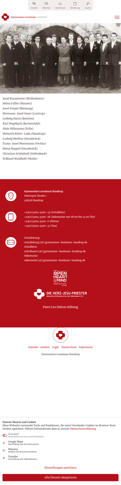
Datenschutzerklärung (83, 428)
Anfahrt (45, 347)
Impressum (86, 347)
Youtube (22, 457)
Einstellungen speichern (60, 467)
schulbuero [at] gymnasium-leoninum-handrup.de (55, 251)
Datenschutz (68, 347)
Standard (26, 435)
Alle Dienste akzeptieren (60, 477)
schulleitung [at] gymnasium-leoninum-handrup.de (55, 242)
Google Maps (23, 442)
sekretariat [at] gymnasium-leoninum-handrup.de (54, 260)
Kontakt (33, 347)
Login (55, 347)
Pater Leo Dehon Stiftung (60, 307)
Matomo (22, 450)
